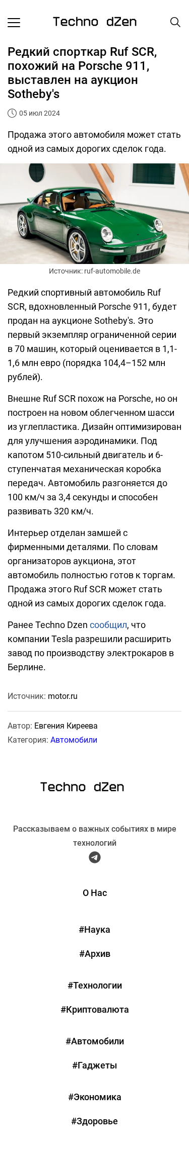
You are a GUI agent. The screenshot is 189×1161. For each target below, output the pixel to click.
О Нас (95, 892)
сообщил (108, 624)
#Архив (94, 953)
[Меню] (14, 22)
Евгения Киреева (66, 726)
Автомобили (73, 740)
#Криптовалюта (94, 1009)
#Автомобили (95, 1041)
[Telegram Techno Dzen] (95, 859)
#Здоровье (94, 1121)
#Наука (94, 929)
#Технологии (95, 985)
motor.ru (63, 696)
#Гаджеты (94, 1065)
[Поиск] (175, 22)
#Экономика (94, 1097)
